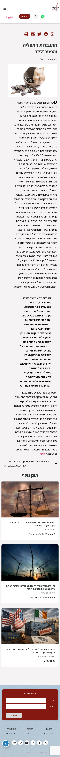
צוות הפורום (11, 733)
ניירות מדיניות (48, 733)
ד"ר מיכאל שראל (48, 59)
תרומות (30, 728)
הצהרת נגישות (33, 752)
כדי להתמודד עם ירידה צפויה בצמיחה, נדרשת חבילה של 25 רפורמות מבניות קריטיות (30, 587)
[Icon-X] (45, 742)
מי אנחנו (48, 728)
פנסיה (32, 461)
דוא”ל (52, 706)
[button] (5, 8)
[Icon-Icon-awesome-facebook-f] (39, 742)
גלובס (43, 454)
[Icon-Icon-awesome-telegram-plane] (14, 742)
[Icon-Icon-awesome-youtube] (26, 742)
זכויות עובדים (43, 461)
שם (53, 700)
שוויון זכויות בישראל (18, 461)
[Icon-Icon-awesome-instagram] (33, 742)
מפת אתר (44, 752)
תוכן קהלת (11, 728)
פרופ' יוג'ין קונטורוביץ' (46, 656)
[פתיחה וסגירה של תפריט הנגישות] (5, 743)
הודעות (30, 733)
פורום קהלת (50, 529)
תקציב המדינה (10, 465)
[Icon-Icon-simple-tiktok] (20, 742)
